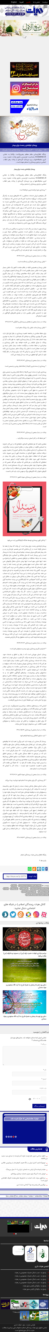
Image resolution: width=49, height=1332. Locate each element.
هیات (32, 855)
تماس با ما (36, 2)
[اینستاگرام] (36, 914)
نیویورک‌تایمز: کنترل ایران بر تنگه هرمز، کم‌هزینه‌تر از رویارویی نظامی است (24, 1164)
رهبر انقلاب (24, 889)
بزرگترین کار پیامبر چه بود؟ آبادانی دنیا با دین (31, 1185)
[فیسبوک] (46, 869)
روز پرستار (14, 889)
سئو (24, 1325)
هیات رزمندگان (43, 892)
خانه (45, 150)
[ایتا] (34, 869)
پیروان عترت (38, 150)
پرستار (14, 886)
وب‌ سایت (43, 1088)
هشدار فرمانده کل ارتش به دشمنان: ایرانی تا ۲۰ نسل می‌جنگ (25, 1169)
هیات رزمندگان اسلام (29, 892)
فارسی (28, 2)
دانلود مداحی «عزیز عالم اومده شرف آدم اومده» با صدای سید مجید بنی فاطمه (24, 1157)
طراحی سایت (30, 1325)
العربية (21, 2)
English (14, 2)
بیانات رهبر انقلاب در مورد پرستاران (30, 886)
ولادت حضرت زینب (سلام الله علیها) (37, 895)
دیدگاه (43, 1044)
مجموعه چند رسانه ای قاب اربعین (24, 1140)
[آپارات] (44, 914)
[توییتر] (43, 869)
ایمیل (44, 1079)
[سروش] (39, 869)
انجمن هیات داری (41, 1266)
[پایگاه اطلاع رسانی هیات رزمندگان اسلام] (24, 10)
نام (44, 1070)
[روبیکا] (28, 914)
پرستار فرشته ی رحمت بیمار (39, 889)
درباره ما (45, 2)
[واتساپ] (30, 869)
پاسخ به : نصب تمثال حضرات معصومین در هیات (30, 1272)
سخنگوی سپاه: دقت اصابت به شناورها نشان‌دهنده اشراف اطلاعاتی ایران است (24, 1179)
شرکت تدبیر (18, 1325)
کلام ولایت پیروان (28, 150)
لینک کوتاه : (31, 876)
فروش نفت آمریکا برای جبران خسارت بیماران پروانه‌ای (28, 1174)
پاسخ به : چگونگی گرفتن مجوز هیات (34, 1286)
